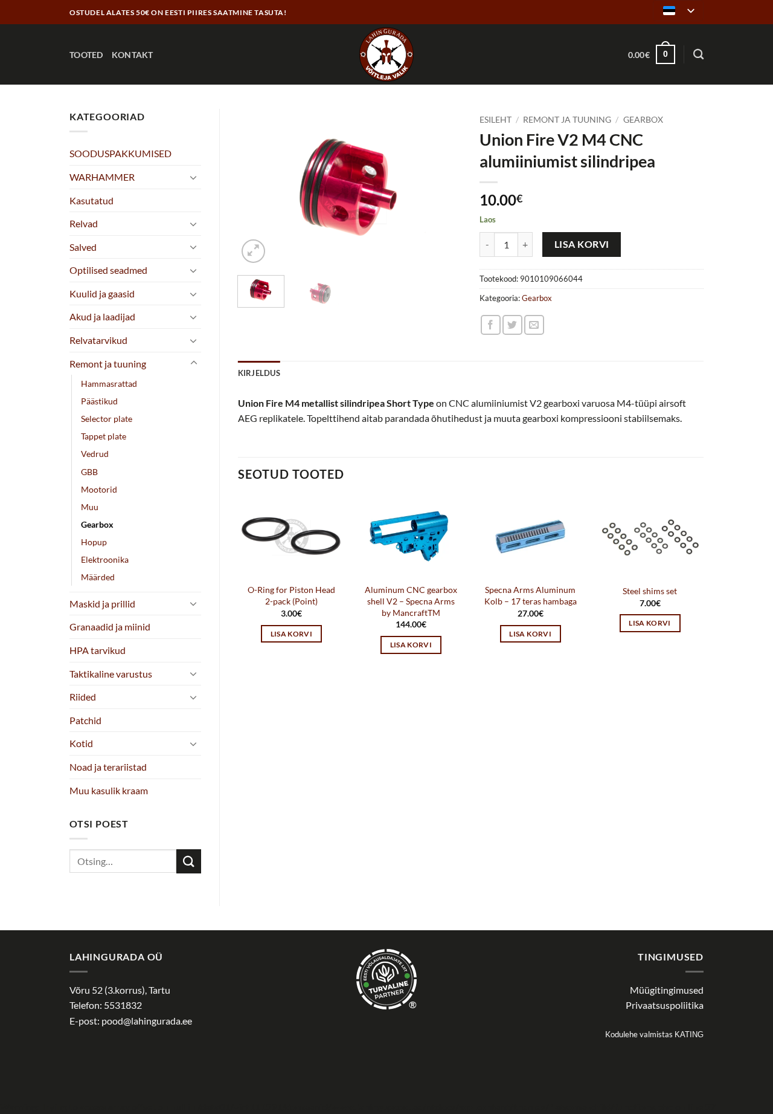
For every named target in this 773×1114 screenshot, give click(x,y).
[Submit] (188, 861)
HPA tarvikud (97, 650)
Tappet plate (103, 436)
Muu (89, 507)
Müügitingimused (667, 990)
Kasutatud (91, 200)
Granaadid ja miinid (109, 626)
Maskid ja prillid (102, 603)
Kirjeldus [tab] (259, 373)
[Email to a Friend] (534, 325)
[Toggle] (194, 177)
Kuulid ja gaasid (102, 293)
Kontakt (132, 55)
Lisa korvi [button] (291, 634)
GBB (89, 472)
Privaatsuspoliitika (665, 1005)
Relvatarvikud (98, 340)
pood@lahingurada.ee (146, 1020)
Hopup (94, 542)
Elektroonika (105, 559)
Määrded (98, 577)
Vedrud (95, 454)
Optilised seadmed (108, 270)
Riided (82, 696)
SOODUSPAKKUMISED (120, 153)
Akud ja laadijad (102, 316)
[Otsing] (698, 54)
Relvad (83, 223)
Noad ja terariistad (108, 766)
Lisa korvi (581, 244)
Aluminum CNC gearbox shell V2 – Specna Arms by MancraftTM (411, 601)
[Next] (442, 187)
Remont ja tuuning (107, 363)
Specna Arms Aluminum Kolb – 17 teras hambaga (530, 595)
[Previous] (257, 187)
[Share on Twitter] (512, 325)
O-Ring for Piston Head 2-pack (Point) (291, 595)
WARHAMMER (102, 177)
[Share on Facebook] (491, 325)
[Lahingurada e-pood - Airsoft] (386, 54)
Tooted (86, 55)
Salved (83, 247)
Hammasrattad (109, 383)
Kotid (81, 743)
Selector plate (106, 418)
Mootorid (99, 489)
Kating (689, 1034)
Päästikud (99, 401)
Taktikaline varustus (110, 673)
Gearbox (97, 524)
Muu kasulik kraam (108, 790)
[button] (651, 54)
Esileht (496, 120)
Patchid (85, 720)
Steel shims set (650, 591)
